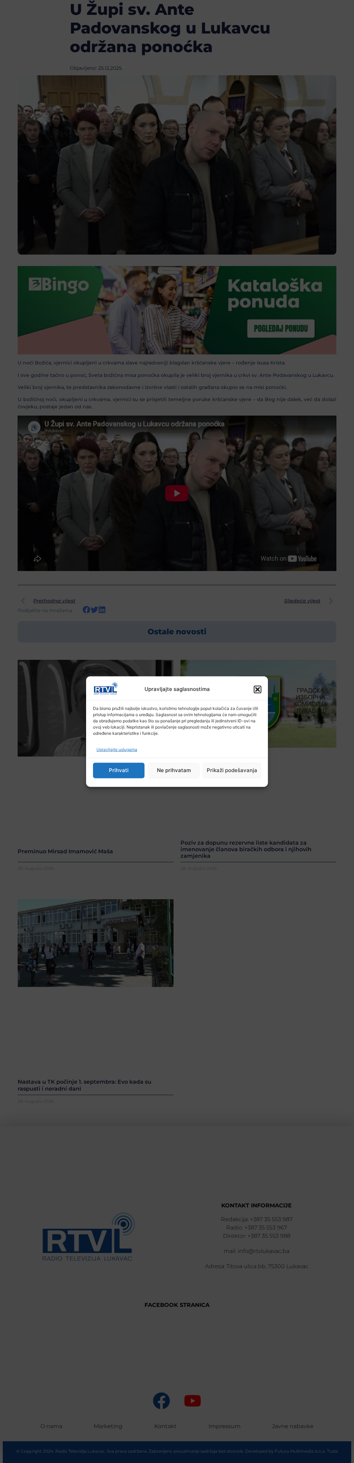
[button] (257, 689)
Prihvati (119, 770)
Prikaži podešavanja (232, 770)
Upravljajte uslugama (116, 749)
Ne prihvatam (174, 770)
